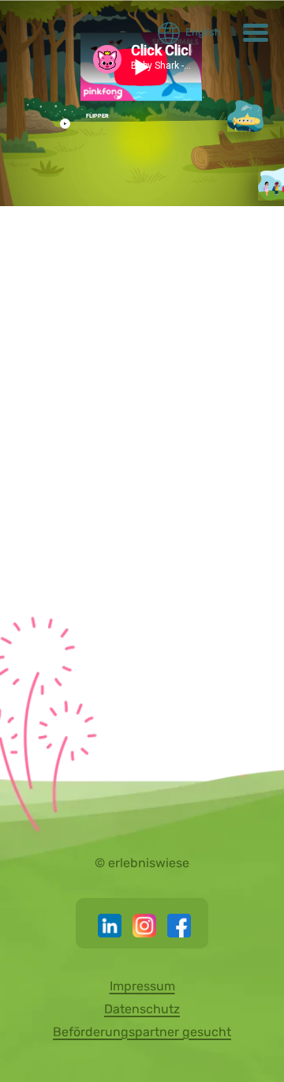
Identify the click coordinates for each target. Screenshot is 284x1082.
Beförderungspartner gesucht (142, 1031)
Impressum (142, 986)
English (203, 32)
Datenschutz (142, 1008)
